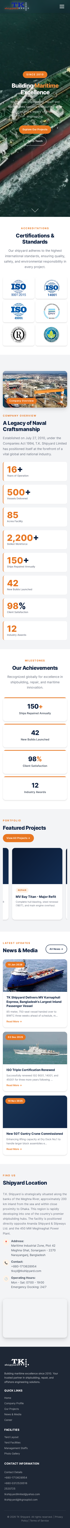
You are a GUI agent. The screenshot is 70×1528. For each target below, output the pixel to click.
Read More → (14, 1021)
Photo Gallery (12, 1453)
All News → (56, 949)
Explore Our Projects (35, 129)
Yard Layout (11, 1437)
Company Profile (14, 1403)
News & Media (12, 1414)
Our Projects (11, 1408)
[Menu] (62, 6)
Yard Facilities (12, 1442)
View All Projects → (18, 838)
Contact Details (13, 1472)
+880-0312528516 (15, 1483)
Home (7, 1397)
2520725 (9, 1488)
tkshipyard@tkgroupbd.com (21, 1499)
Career (8, 1419)
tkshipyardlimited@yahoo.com (22, 1494)
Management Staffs (16, 1448)
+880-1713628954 (15, 1477)
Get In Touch (35, 141)
